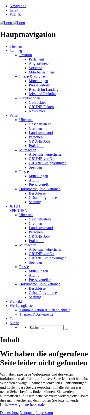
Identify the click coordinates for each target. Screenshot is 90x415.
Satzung (35, 202)
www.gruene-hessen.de (27, 405)
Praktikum (36, 146)
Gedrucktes (37, 102)
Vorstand (35, 68)
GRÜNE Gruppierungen (47, 163)
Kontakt (16, 301)
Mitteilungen (38, 81)
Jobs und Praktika (42, 94)
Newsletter (37, 111)
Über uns (26, 120)
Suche (14, 323)
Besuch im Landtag (43, 89)
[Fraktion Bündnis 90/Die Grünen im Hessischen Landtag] (12, 23)
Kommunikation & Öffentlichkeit (44, 310)
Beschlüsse (37, 193)
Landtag (16, 51)
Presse (24, 172)
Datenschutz (9, 413)
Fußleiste (16, 14)
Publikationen (29, 98)
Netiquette (27, 413)
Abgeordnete (38, 63)
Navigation (18, 6)
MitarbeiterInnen (41, 72)
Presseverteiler (40, 85)
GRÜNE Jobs (39, 141)
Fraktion (25, 55)
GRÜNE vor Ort (41, 159)
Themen (16, 46)
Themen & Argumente (36, 314)
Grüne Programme (43, 197)
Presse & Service (32, 76)
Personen (36, 137)
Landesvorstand (41, 133)
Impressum (44, 413)
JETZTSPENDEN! (19, 208)
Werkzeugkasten (22, 306)
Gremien (35, 128)
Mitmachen (27, 150)
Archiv (34, 180)
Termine (16, 319)
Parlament (36, 59)
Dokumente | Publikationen (39, 189)
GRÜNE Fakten (41, 107)
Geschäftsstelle (40, 124)
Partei (14, 115)
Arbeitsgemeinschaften (46, 154)
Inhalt (14, 10)
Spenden (35, 167)
